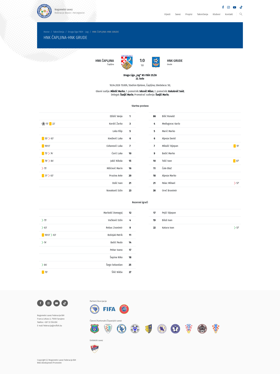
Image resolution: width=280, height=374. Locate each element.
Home (46, 31)
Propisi (188, 14)
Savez (178, 14)
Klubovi (216, 14)
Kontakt (229, 14)
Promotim (57, 363)
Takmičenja (202, 14)
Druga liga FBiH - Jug (78, 31)
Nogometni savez (70, 11)
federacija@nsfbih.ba (52, 325)
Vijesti (167, 14)
